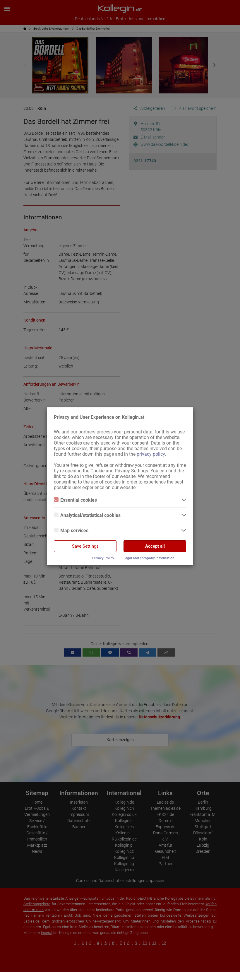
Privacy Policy (103, 558)
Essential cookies (78, 500)
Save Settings (85, 546)
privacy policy (151, 454)
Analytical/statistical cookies (90, 515)
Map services (74, 530)
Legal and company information (149, 558)
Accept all (155, 546)
